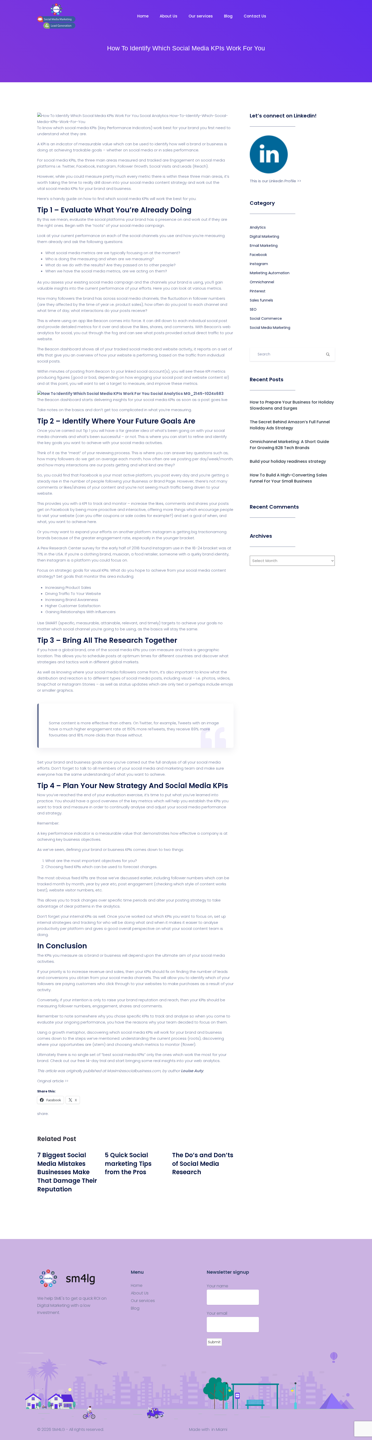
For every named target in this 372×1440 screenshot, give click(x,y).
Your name (217, 1286)
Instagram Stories (78, 684)
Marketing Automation (270, 272)
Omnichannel (262, 282)
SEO (253, 309)
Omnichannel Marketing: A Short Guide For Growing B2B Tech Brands (289, 445)
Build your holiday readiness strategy (288, 461)
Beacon (101, 320)
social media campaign (142, 225)
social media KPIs (62, 188)
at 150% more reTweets (143, 729)
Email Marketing (264, 245)
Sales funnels (261, 300)
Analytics (258, 227)
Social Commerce (266, 318)
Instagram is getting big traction (183, 531)
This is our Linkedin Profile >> (275, 181)
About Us (169, 16)
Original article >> (52, 1081)
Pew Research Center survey (68, 548)
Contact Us (255, 16)
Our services (201, 16)
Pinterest (257, 291)
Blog (229, 16)
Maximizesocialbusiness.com (133, 1070)
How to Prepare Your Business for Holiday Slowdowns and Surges (292, 405)
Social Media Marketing (270, 327)
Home (143, 16)
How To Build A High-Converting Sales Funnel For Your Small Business (288, 478)
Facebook (258, 254)
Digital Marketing (264, 236)
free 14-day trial (91, 1060)
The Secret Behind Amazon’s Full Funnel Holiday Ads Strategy (290, 425)
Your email (217, 1313)
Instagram (259, 263)
